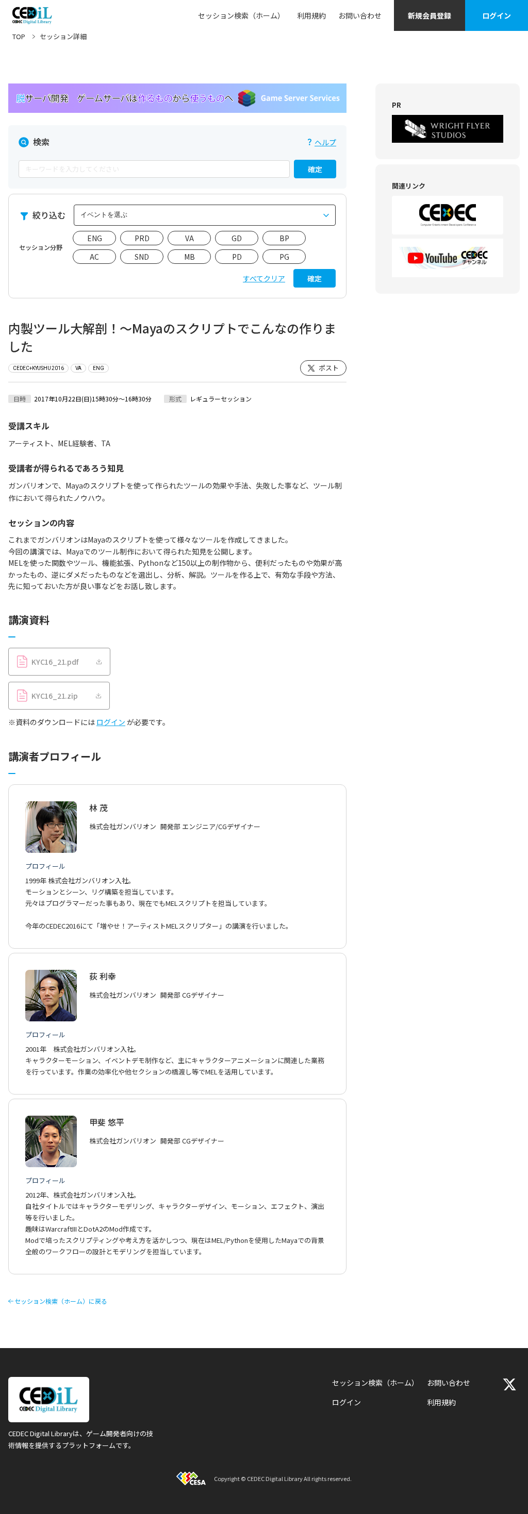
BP (284, 238)
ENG (94, 238)
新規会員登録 (429, 15)
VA (189, 238)
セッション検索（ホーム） (241, 15)
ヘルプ (325, 142)
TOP (18, 36)
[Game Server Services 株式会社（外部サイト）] (177, 98)
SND (142, 256)
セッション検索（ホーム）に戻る (60, 1301)
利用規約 (311, 15)
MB (189, 256)
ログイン (496, 15)
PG (284, 256)
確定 (315, 169)
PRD (142, 238)
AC (94, 256)
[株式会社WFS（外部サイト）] (447, 129)
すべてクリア (264, 278)
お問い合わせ (360, 15)
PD (237, 256)
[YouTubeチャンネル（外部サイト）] (447, 258)
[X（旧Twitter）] (509, 1384)
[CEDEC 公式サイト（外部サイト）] (447, 215)
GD (237, 238)
